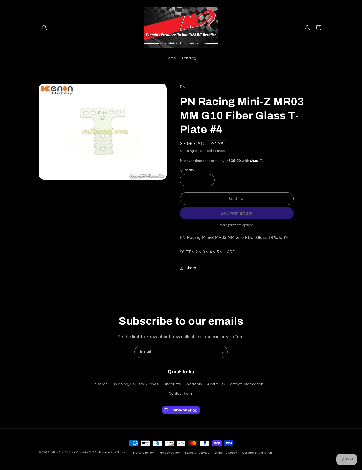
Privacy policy (169, 452)
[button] (44, 27)
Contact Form (181, 393)
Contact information (257, 452)
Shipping (187, 151)
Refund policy (143, 452)
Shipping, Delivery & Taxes (135, 384)
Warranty (194, 384)
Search (101, 384)
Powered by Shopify (113, 452)
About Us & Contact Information (235, 384)
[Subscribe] (221, 352)
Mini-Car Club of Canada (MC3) (74, 452)
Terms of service (197, 452)
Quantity (187, 170)
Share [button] (191, 268)
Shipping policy (225, 452)
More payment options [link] (237, 225)
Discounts (172, 384)
